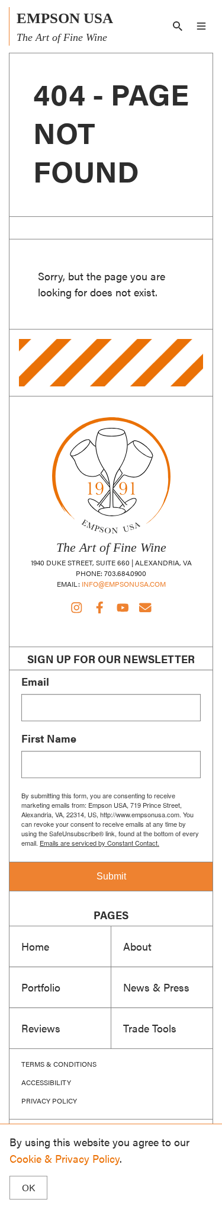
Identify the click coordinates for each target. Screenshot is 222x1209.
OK (28, 1187)
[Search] (177, 26)
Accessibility (46, 1082)
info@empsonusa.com (124, 583)
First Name (48, 738)
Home (35, 946)
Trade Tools (149, 1027)
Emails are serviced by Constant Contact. (99, 842)
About (137, 946)
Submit (111, 876)
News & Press (156, 986)
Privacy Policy (49, 1100)
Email (35, 681)
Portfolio (40, 986)
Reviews (40, 1027)
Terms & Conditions (58, 1063)
